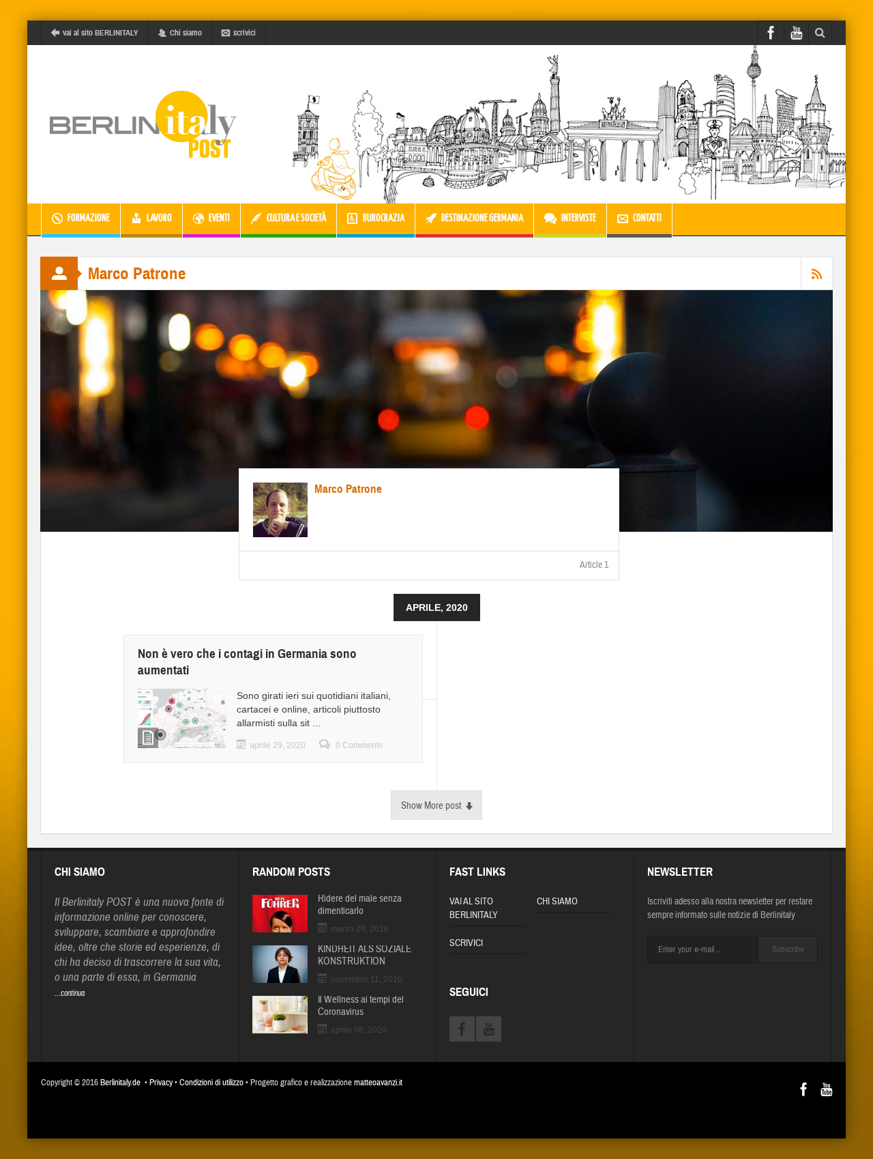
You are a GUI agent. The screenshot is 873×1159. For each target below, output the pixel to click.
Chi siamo (186, 33)
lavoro (159, 218)
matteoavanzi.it (378, 1082)
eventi (219, 218)
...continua (70, 993)
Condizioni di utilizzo (211, 1082)
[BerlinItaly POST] (143, 124)
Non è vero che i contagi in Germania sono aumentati (247, 662)
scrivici (244, 33)
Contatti (647, 218)
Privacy (161, 1082)
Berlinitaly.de (120, 1082)
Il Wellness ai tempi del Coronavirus (361, 1006)
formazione (89, 218)
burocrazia (383, 218)
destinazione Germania (482, 218)
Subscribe (788, 949)
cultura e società (296, 218)
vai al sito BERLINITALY (100, 33)
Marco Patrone (348, 489)
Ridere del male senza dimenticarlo (360, 905)
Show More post (431, 805)
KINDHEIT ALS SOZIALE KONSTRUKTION (364, 955)
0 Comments (359, 745)
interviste (578, 218)
